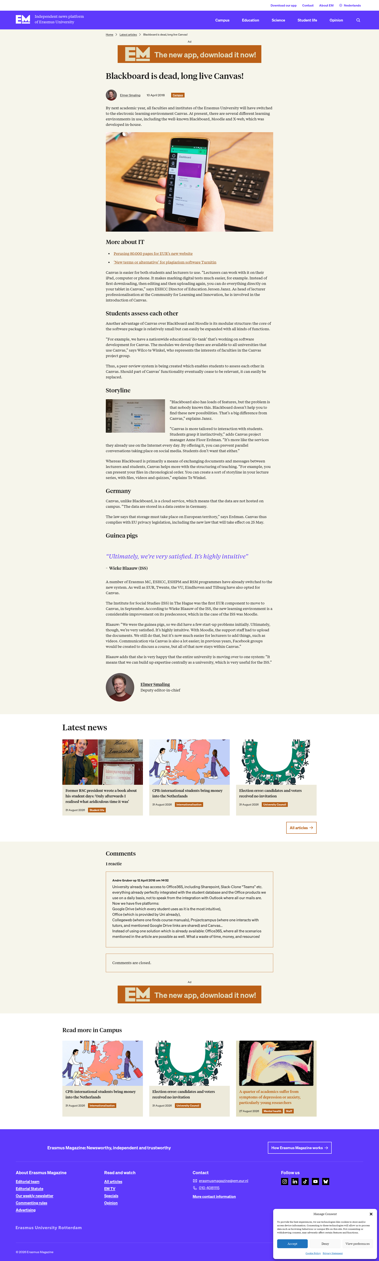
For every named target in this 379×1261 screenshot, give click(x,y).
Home (109, 34)
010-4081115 (209, 1188)
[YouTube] (315, 1181)
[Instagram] (284, 1181)
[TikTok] (305, 1181)
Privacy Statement (333, 1253)
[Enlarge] (160, 404)
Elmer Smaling (130, 95)
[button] (371, 1214)
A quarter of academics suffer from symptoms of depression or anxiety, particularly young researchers (269, 1097)
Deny (325, 1244)
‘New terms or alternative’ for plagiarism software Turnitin (165, 262)
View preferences (358, 1244)
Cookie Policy (313, 1253)
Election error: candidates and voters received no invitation (270, 793)
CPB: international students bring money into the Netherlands (187, 793)
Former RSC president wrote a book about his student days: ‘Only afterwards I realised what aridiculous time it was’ (101, 796)
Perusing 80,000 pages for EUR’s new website (153, 253)
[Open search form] (358, 20)
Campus (178, 95)
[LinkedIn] (294, 1181)
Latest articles (128, 34)
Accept (292, 1244)
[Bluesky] (325, 1181)
